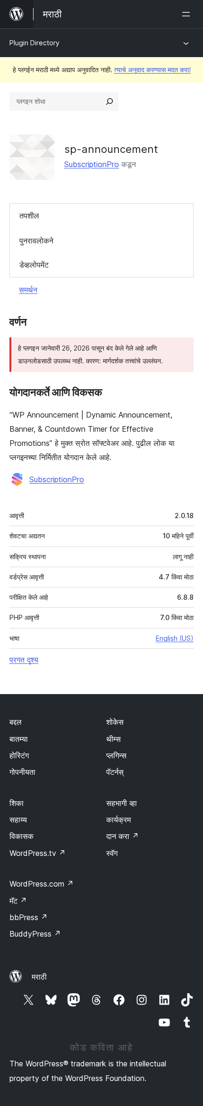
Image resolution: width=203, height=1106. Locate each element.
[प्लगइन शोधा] (109, 101)
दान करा (122, 836)
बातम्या (18, 739)
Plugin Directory (34, 43)
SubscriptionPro (91, 164)
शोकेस (115, 722)
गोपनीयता (22, 772)
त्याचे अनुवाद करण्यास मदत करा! (152, 70)
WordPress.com (41, 883)
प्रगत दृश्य (23, 659)
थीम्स (113, 739)
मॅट (18, 900)
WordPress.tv (37, 853)
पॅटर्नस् (115, 772)
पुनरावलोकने (36, 240)
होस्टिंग (19, 755)
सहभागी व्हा (121, 803)
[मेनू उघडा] (188, 14)
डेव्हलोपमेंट (34, 264)
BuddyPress (35, 933)
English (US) (175, 638)
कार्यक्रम (118, 819)
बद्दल (15, 722)
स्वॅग (112, 853)
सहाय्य (18, 819)
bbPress (28, 917)
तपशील (29, 215)
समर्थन (28, 289)
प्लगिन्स (116, 755)
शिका (16, 803)
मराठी (39, 976)
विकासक (21, 836)
